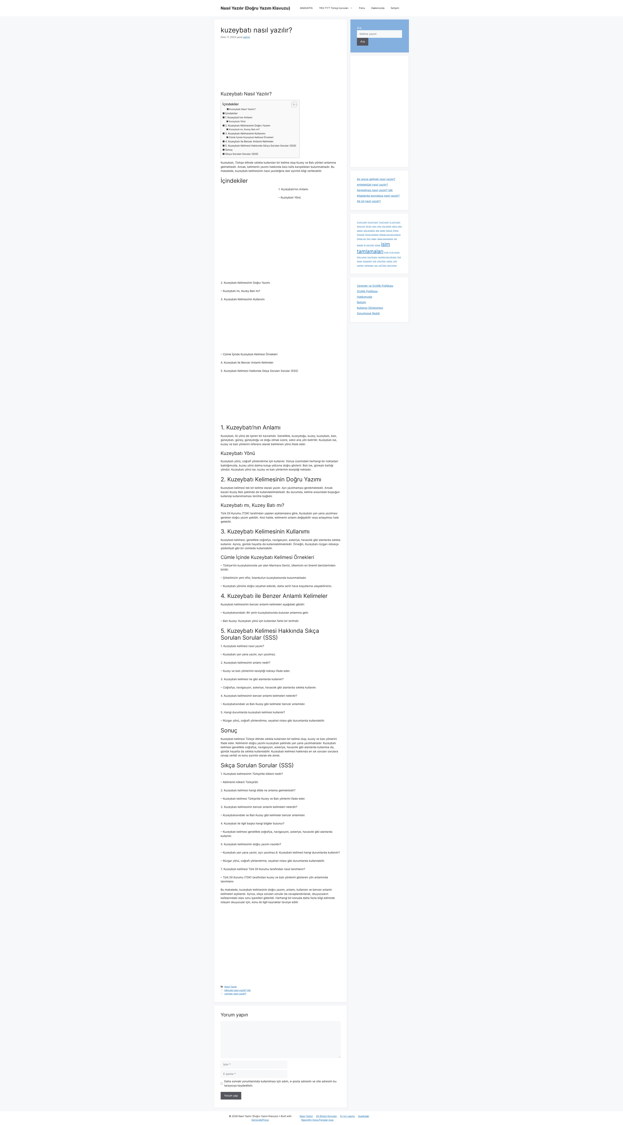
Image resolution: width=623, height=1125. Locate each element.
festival (389, 231)
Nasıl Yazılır (230, 986)
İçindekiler (231, 113)
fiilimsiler (361, 235)
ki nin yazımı (394, 252)
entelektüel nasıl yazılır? (372, 184)
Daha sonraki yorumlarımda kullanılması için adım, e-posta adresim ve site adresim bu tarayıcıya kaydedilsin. (280, 1083)
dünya (394, 226)
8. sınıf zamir (395, 222)
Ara (359, 28)
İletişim (395, 8)
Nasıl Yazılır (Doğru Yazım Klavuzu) (255, 8)
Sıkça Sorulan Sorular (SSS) (241, 153)
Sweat (359, 261)
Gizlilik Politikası (367, 291)
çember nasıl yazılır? (235, 993)
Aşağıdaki (363, 1116)
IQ (365, 245)
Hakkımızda (377, 8)
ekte (377, 231)
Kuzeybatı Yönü (237, 121)
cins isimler (386, 226)
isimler (377, 245)
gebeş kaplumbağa (385, 239)
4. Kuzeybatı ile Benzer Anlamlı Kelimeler (249, 141)
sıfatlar (389, 261)
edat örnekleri (369, 231)
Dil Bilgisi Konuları (326, 1116)
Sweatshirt (367, 261)
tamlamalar (368, 266)
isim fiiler (370, 245)
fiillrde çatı (361, 239)
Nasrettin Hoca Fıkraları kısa (317, 1119)
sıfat (374, 261)
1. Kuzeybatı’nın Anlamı (238, 117)
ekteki (382, 231)
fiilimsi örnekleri (372, 235)
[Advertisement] (280, 67)
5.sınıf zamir (362, 222)
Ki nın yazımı (347, 1116)
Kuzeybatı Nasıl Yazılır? (242, 109)
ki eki (386, 252)
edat (400, 226)
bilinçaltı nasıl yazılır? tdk (237, 990)
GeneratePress (260, 1119)
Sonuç (229, 149)
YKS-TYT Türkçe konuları (333, 8)
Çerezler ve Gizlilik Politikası (375, 285)
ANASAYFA (306, 8)
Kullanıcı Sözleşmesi (370, 307)
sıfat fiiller (381, 261)
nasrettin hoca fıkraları (387, 257)
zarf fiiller (382, 266)
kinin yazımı (362, 257)
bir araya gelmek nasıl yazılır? (376, 179)
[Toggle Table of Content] (292, 104)
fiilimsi (395, 231)
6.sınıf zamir (373, 222)
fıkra (368, 239)
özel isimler (392, 266)
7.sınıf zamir (384, 222)
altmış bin (361, 226)
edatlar (360, 231)
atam (374, 226)
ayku (379, 226)
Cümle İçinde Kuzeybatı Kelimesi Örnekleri (251, 137)
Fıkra (362, 8)
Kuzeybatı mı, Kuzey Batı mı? (244, 129)
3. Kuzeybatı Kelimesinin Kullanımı (245, 133)
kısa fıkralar (372, 257)
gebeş (373, 239)
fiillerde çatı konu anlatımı (390, 235)
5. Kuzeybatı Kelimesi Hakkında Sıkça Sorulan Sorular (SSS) (260, 145)
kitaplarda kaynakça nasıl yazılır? (378, 195)
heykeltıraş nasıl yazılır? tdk (375, 190)
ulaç (376, 266)
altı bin (369, 226)
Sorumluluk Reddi (368, 313)
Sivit (399, 257)
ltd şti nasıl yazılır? (369, 201)
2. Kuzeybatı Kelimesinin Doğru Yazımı (247, 125)
